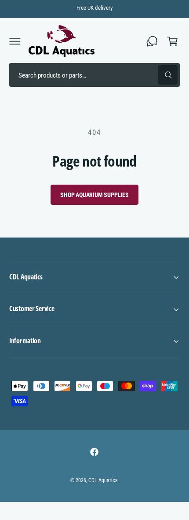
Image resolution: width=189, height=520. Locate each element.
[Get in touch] (152, 41)
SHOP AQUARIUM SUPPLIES (94, 194)
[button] (15, 41)
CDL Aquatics (102, 480)
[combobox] (94, 75)
